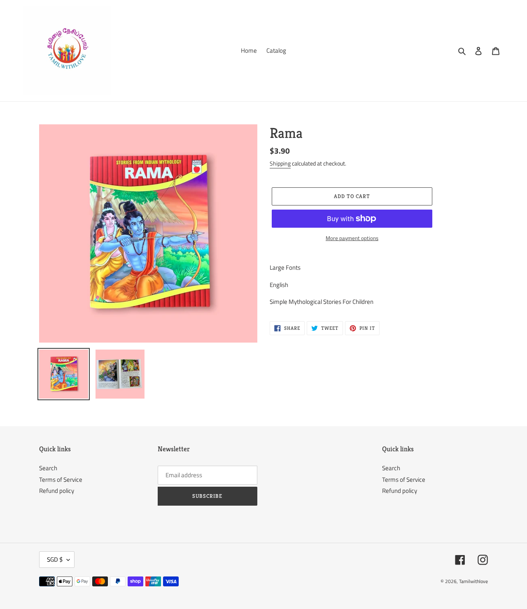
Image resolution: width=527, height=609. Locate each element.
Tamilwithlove (473, 581)
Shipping (280, 163)
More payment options (352, 238)
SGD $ (55, 559)
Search (48, 468)
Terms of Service (60, 479)
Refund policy (56, 490)
